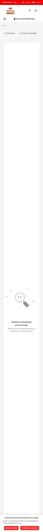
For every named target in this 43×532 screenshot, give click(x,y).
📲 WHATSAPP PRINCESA (24, 19)
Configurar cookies (29, 528)
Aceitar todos (11, 528)
